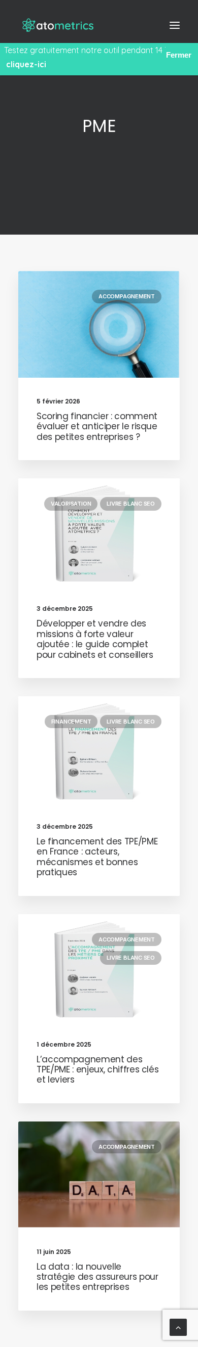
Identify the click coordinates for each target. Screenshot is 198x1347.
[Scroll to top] (178, 1326)
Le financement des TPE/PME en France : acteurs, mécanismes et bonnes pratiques (97, 856)
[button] (174, 25)
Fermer (178, 55)
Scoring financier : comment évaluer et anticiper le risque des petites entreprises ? (97, 426)
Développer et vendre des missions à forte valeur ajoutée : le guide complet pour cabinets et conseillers (95, 638)
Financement (71, 721)
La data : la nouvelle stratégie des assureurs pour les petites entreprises (97, 1277)
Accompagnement (126, 296)
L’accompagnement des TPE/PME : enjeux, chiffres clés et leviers (97, 1069)
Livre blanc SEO (131, 503)
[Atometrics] (60, 25)
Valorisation (71, 503)
